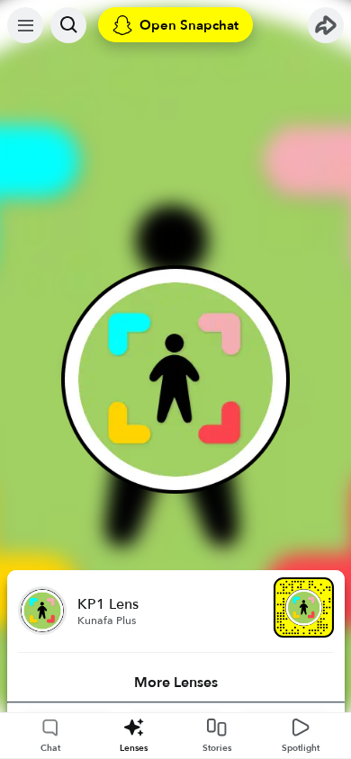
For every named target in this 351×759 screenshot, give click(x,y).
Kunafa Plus (106, 620)
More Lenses (176, 682)
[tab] (176, 682)
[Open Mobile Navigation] (25, 25)
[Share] (326, 25)
